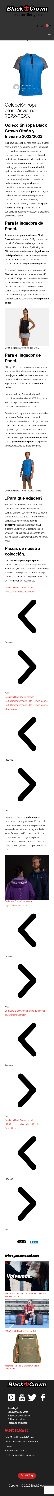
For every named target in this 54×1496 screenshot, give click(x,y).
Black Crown (27, 86)
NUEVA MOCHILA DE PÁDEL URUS (20, 1331)
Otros (24, 90)
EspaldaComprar (27, 592)
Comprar (23, 906)
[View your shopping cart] (49, 26)
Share (35, 1242)
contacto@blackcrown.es (23, 1455)
